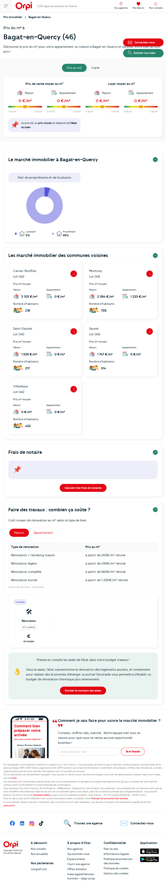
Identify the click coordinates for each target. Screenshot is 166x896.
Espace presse (76, 859)
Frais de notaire (25, 452)
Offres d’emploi (76, 869)
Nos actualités (39, 854)
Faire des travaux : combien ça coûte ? (49, 509)
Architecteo (37, 587)
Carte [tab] (95, 68)
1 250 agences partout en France (57, 6)
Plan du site (111, 848)
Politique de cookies (116, 868)
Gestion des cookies (116, 873)
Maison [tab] (19, 533)
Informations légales (116, 854)
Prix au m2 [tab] (74, 68)
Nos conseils (38, 848)
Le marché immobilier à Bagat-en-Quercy (53, 159)
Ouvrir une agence (78, 864)
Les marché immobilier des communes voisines (58, 255)
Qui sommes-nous (78, 854)
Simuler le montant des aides (83, 690)
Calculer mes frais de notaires (83, 487)
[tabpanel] (83, 108)
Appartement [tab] (43, 533)
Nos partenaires (42, 863)
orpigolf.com (39, 869)
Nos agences (75, 848)
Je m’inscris (133, 751)
